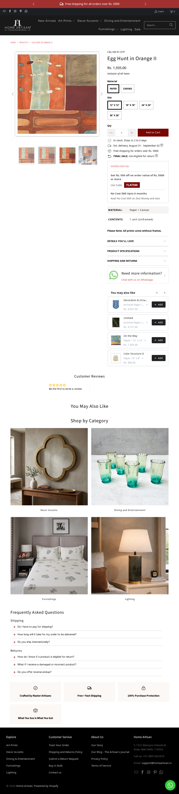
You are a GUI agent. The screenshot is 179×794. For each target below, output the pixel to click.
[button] (66, 21)
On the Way (130, 335)
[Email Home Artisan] (4, 11)
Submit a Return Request (63, 758)
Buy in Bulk (56, 765)
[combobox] (160, 25)
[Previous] (13, 94)
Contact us (55, 772)
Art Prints (12, 745)
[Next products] (165, 292)
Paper (113, 88)
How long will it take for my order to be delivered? (47, 634)
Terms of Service (101, 765)
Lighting (130, 559)
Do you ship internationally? (33, 641)
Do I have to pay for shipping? (35, 626)
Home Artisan (24, 786)
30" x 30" (114, 115)
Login (161, 11)
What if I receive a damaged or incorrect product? (46, 664)
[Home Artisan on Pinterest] (20, 11)
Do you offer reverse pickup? (34, 672)
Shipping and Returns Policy (66, 752)
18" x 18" (130, 105)
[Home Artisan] (17, 25)
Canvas (127, 88)
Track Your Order (59, 745)
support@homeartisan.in (157, 763)
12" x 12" (114, 105)
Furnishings (49, 559)
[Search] (171, 25)
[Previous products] (157, 292)
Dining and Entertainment (130, 470)
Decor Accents (49, 470)
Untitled (128, 318)
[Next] (101, 94)
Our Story (97, 745)
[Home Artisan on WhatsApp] (25, 11)
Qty (109, 125)
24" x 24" (146, 105)
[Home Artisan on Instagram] (15, 11)
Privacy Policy (99, 758)
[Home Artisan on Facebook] (9, 11)
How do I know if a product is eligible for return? (45, 656)
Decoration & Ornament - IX (137, 300)
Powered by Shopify (46, 786)
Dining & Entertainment (20, 758)
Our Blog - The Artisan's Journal (110, 752)
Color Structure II (134, 353)
